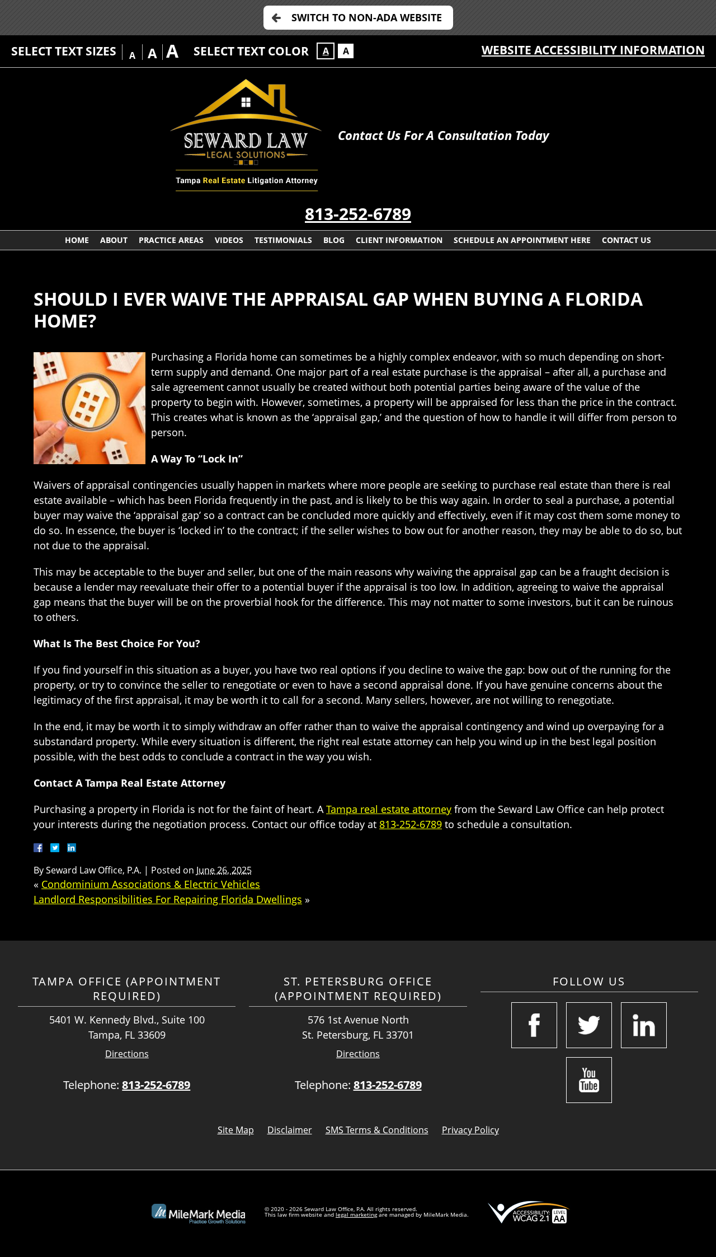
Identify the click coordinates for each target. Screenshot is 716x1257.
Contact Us (626, 240)
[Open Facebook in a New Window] (534, 1025)
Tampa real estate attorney (388, 809)
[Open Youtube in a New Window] (589, 1080)
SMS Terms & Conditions (377, 1130)
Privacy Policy (470, 1130)
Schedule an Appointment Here (522, 240)
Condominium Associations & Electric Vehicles (150, 884)
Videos (229, 240)
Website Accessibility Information (593, 50)
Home (77, 240)
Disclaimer (289, 1130)
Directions (127, 1054)
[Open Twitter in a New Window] (589, 1025)
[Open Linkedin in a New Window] (644, 1025)
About (114, 240)
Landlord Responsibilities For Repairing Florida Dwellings (168, 899)
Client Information (399, 240)
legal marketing (356, 1214)
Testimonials (283, 240)
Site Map (236, 1130)
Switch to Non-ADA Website (366, 17)
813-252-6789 (358, 213)
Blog (334, 240)
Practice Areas (171, 240)
